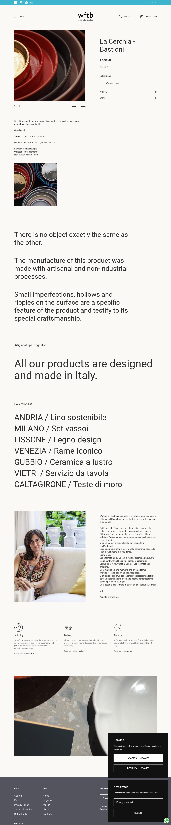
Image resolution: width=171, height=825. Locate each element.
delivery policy (77, 651)
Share (102, 98)
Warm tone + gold (112, 83)
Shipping (103, 91)
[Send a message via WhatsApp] (166, 820)
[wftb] (85, 16)
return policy (127, 651)
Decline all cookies (138, 768)
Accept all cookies (138, 758)
